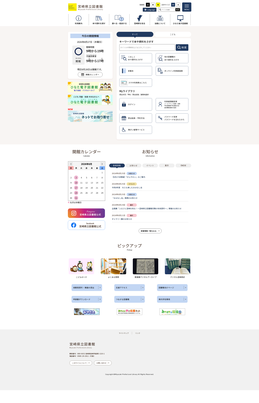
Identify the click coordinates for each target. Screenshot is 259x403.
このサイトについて (79, 363)
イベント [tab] (150, 166)
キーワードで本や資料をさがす (136, 41)
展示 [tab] (167, 166)
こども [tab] (173, 34)
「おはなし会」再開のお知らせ (124, 198)
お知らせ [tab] (133, 166)
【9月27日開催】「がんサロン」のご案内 (128, 177)
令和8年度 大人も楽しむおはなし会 (127, 187)
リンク (137, 333)
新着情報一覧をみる (148, 231)
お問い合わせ (101, 363)
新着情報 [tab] (117, 166)
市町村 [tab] (183, 166)
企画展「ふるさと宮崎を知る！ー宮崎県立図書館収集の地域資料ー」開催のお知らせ (146, 208)
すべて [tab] (135, 34)
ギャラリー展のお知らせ (122, 219)
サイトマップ (124, 333)
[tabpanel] (154, 89)
